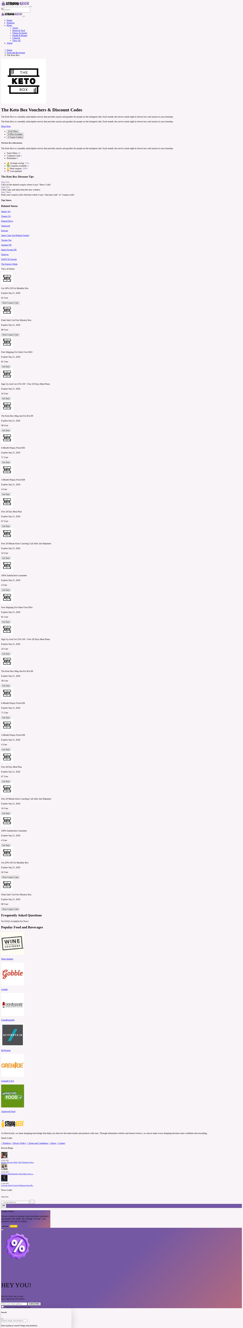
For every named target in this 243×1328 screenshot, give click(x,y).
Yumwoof (5, 226)
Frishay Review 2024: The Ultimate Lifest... (17, 1162)
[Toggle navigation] (31, 6)
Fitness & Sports (19, 33)
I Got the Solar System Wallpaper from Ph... (17, 1185)
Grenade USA (7, 1081)
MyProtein (6, 1050)
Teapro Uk (6, 216)
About (9, 43)
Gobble (4, 989)
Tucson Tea (6, 240)
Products (10, 23)
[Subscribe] (32, 1202)
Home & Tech (18, 30)
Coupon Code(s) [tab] (15, 137)
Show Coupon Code (10, 303)
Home (9, 20)
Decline (5, 1226)
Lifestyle (16, 38)
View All (16, 40)
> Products (6, 1143)
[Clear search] (29, 1321)
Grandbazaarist (7, 1020)
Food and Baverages (16, 52)
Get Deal (5, 367)
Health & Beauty (19, 35)
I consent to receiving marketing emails (17, 1307)
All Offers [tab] (13, 131)
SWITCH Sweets (9, 259)
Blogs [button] (9, 25)
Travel (15, 28)
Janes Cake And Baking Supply (15, 235)
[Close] (24, 16)
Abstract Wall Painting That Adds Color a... (17, 1174)
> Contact (60, 1143)
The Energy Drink (9, 264)
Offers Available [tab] (15, 134)
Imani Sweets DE (9, 250)
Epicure (4, 230)
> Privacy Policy (18, 1143)
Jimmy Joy (6, 211)
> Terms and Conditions (37, 1143)
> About (52, 1143)
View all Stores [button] (8, 269)
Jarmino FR (6, 245)
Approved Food (8, 1111)
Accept (14, 1226)
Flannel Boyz (7, 221)
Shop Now (6, 126)
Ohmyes (5, 254)
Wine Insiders (7, 959)
